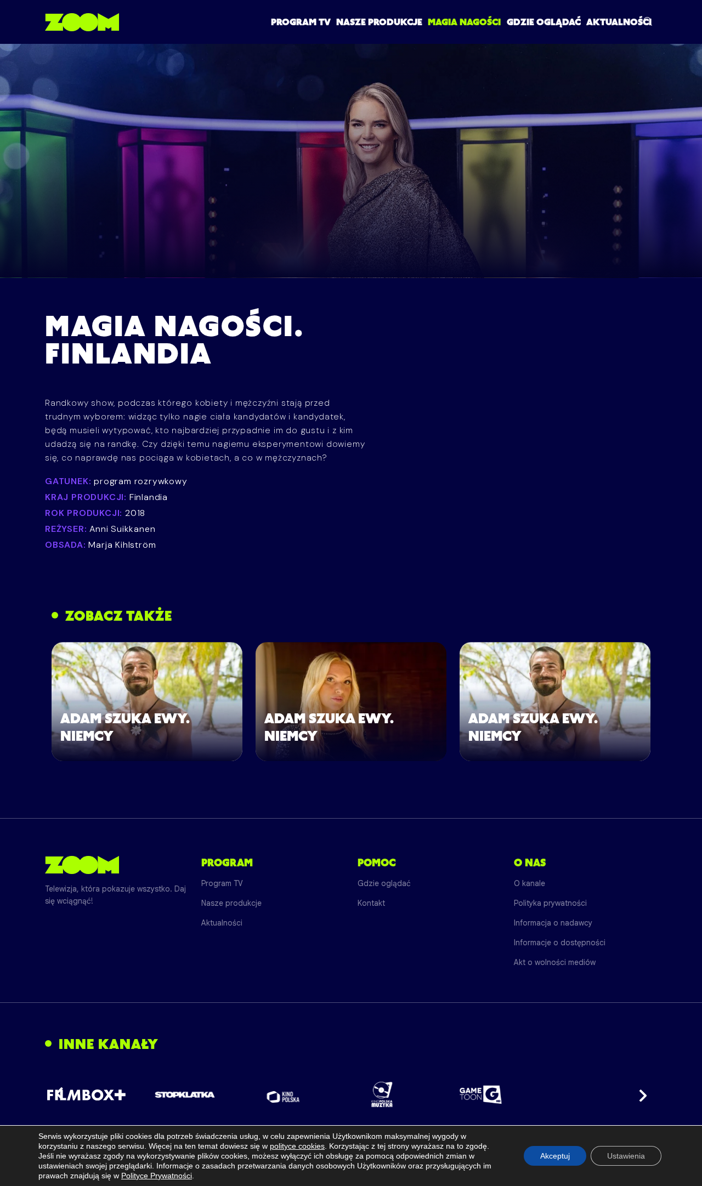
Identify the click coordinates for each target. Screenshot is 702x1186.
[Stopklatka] (184, 1094)
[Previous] (62, 1094)
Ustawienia (626, 1155)
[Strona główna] (82, 22)
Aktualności (619, 22)
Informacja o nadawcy (553, 923)
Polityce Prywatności (156, 1175)
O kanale (529, 883)
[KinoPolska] (283, 1094)
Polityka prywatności (550, 903)
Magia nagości (464, 22)
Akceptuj (555, 1155)
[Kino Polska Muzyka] (382, 1094)
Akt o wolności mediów (555, 962)
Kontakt (371, 903)
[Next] (639, 1094)
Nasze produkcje (379, 22)
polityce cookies (297, 1146)
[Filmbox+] (86, 1094)
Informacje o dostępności (559, 942)
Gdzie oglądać (544, 22)
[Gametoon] (480, 1094)
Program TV (301, 22)
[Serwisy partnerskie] (351, 1094)
